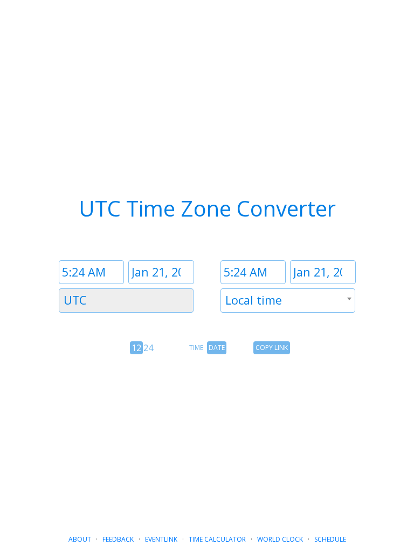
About (79, 539)
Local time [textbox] (253, 300)
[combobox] (126, 300)
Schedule (330, 539)
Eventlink (161, 539)
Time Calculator (217, 539)
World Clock (280, 539)
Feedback (118, 539)
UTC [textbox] (75, 300)
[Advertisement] (207, 440)
